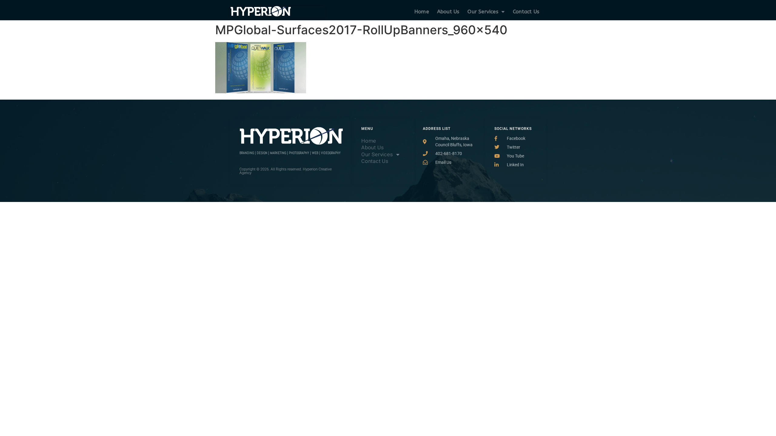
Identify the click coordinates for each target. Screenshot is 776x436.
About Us (448, 11)
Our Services (482, 11)
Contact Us (526, 11)
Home (421, 11)
